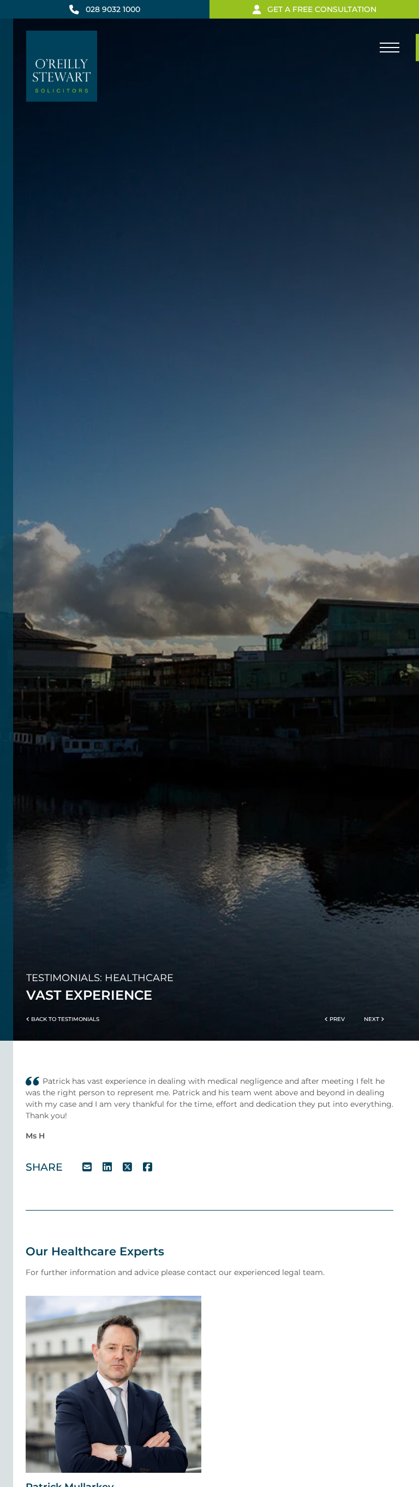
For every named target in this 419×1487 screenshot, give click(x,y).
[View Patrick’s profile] (113, 1384)
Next (372, 1019)
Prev (336, 1019)
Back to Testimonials (64, 1019)
